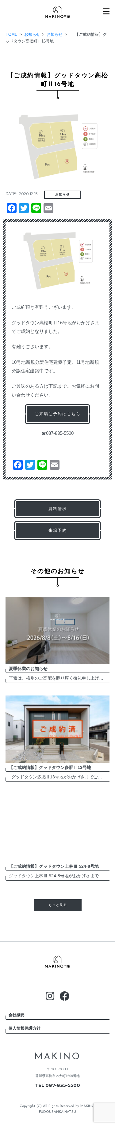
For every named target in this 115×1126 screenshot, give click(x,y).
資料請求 (57, 508)
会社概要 (17, 1014)
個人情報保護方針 (24, 1028)
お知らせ (62, 194)
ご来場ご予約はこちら (58, 414)
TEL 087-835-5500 (57, 1085)
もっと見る (57, 905)
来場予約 (57, 530)
